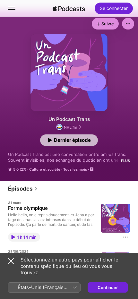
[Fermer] (11, 261)
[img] (69, 8)
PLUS (125, 160)
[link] (23, 188)
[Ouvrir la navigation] (11, 8)
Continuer (108, 287)
